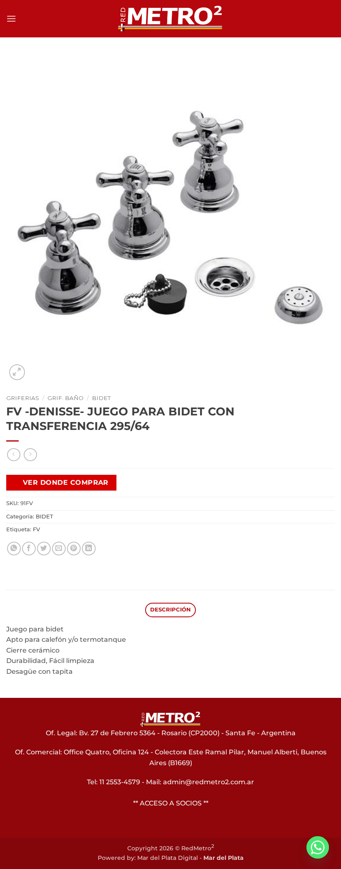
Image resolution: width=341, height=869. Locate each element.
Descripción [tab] (170, 609)
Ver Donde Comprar (66, 482)
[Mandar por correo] (59, 548)
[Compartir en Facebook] (29, 548)
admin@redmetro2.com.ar (208, 782)
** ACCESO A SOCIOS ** (170, 803)
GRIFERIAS (22, 398)
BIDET (101, 398)
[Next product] (13, 454)
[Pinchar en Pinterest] (74, 548)
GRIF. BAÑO (65, 398)
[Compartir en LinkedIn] (89, 548)
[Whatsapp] (317, 847)
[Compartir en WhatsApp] (14, 548)
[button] (11, 18)
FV (36, 529)
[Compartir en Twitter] (44, 548)
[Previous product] (30, 454)
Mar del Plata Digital (167, 858)
